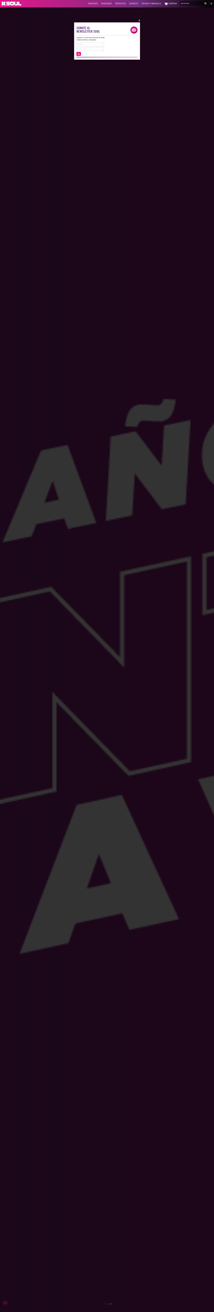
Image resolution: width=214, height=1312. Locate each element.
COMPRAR (172, 3)
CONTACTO (133, 3)
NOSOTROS (93, 3)
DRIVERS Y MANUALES (151, 3)
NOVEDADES (106, 3)
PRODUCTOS (120, 3)
